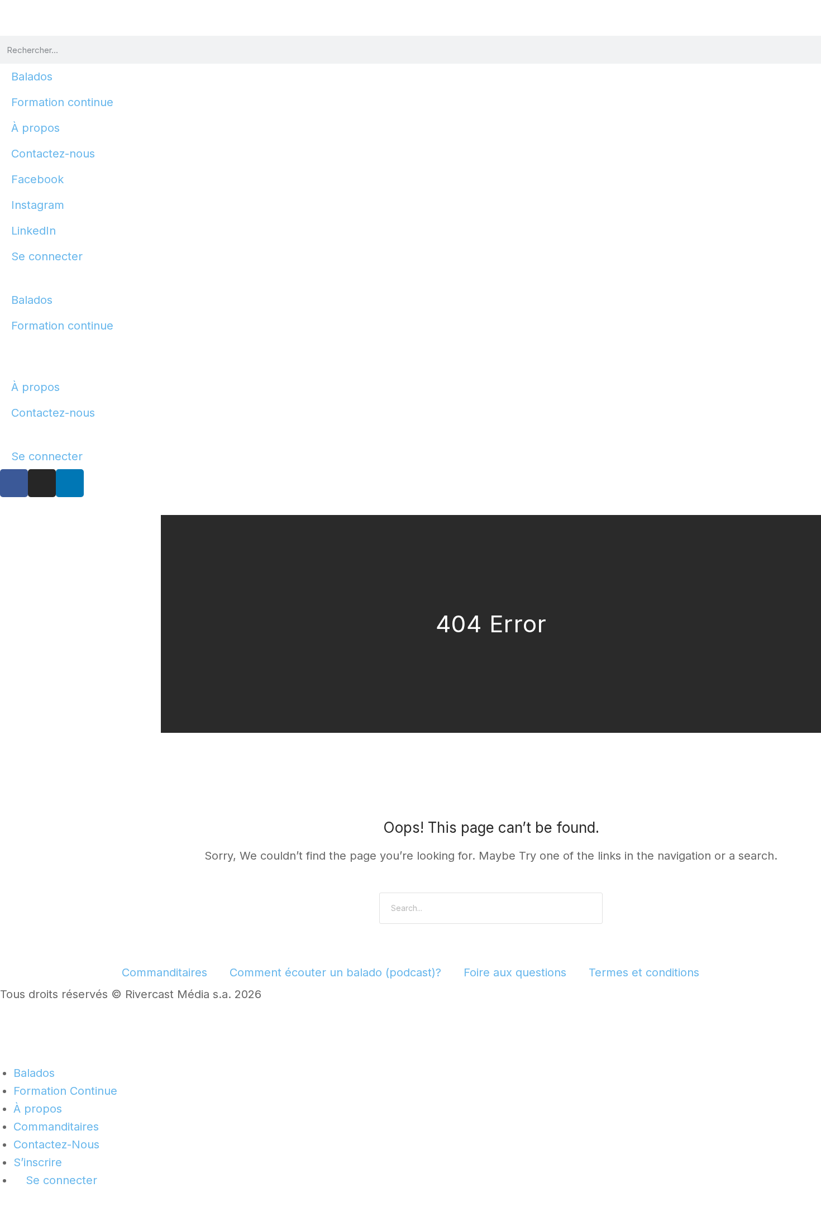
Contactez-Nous (56, 1144)
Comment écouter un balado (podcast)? (335, 972)
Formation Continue (65, 1091)
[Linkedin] (70, 483)
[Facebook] (14, 483)
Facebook (37, 179)
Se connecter (47, 256)
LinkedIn (33, 230)
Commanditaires (164, 972)
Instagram (37, 205)
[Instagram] (42, 483)
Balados (31, 76)
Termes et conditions (644, 972)
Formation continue (62, 102)
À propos (35, 128)
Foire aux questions (515, 972)
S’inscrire (37, 1162)
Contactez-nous (53, 153)
